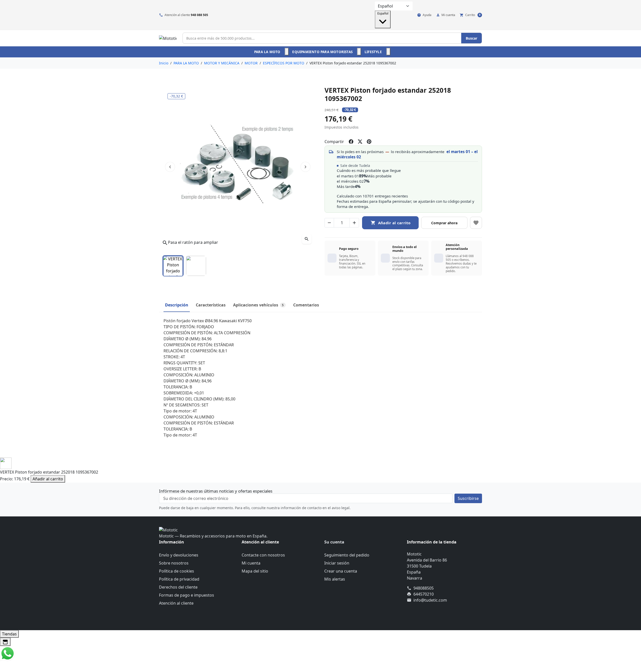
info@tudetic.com (430, 600)
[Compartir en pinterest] (369, 142)
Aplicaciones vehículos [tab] (258, 305)
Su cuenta (334, 542)
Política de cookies (176, 571)
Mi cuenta (251, 563)
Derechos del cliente (178, 587)
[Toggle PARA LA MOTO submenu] (287, 51)
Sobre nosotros (174, 563)
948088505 (423, 588)
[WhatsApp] (7, 653)
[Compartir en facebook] (351, 142)
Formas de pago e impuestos (186, 595)
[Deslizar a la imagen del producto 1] (173, 265)
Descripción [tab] (176, 305)
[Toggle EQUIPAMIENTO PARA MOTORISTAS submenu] (359, 51)
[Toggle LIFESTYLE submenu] (388, 51)
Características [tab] (211, 305)
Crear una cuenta (340, 571)
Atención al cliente (176, 603)
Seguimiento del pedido (346, 555)
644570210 (423, 594)
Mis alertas (334, 579)
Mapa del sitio (255, 571)
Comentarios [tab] (306, 305)
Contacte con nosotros (263, 555)
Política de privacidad (179, 579)
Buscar (471, 38)
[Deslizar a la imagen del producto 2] (196, 265)
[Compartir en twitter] (360, 142)
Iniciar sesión (336, 563)
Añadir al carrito (48, 479)
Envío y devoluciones (178, 555)
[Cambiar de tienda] (5, 642)
